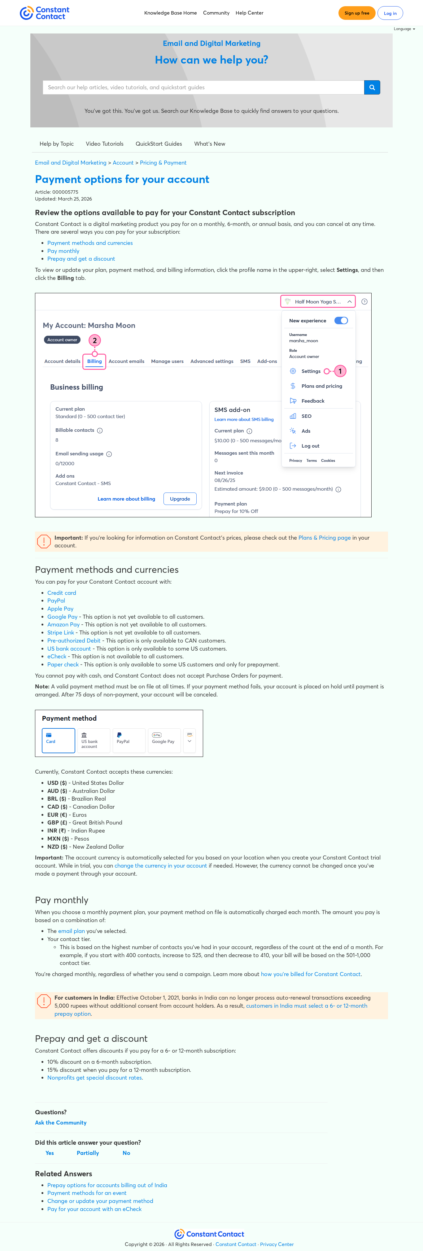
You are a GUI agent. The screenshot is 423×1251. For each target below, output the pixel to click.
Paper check (63, 664)
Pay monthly (63, 250)
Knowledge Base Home (170, 13)
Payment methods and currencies (90, 242)
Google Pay (62, 616)
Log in (390, 13)
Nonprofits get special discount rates (94, 1077)
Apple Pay (60, 608)
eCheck (56, 656)
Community (216, 13)
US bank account (69, 648)
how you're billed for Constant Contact (311, 974)
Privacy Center (277, 1244)
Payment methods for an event (87, 1192)
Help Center (250, 13)
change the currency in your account (161, 865)
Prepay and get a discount (81, 258)
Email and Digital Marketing (71, 162)
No (126, 1152)
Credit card (61, 592)
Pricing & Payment (163, 162)
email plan (71, 931)
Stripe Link (60, 632)
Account (123, 162)
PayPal (56, 600)
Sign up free (357, 13)
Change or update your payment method (100, 1201)
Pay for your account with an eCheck (94, 1209)
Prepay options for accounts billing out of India (107, 1185)
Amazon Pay (63, 624)
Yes (50, 1152)
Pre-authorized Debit (74, 640)
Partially (88, 1152)
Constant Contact (236, 1244)
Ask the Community (61, 1122)
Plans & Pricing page (325, 537)
